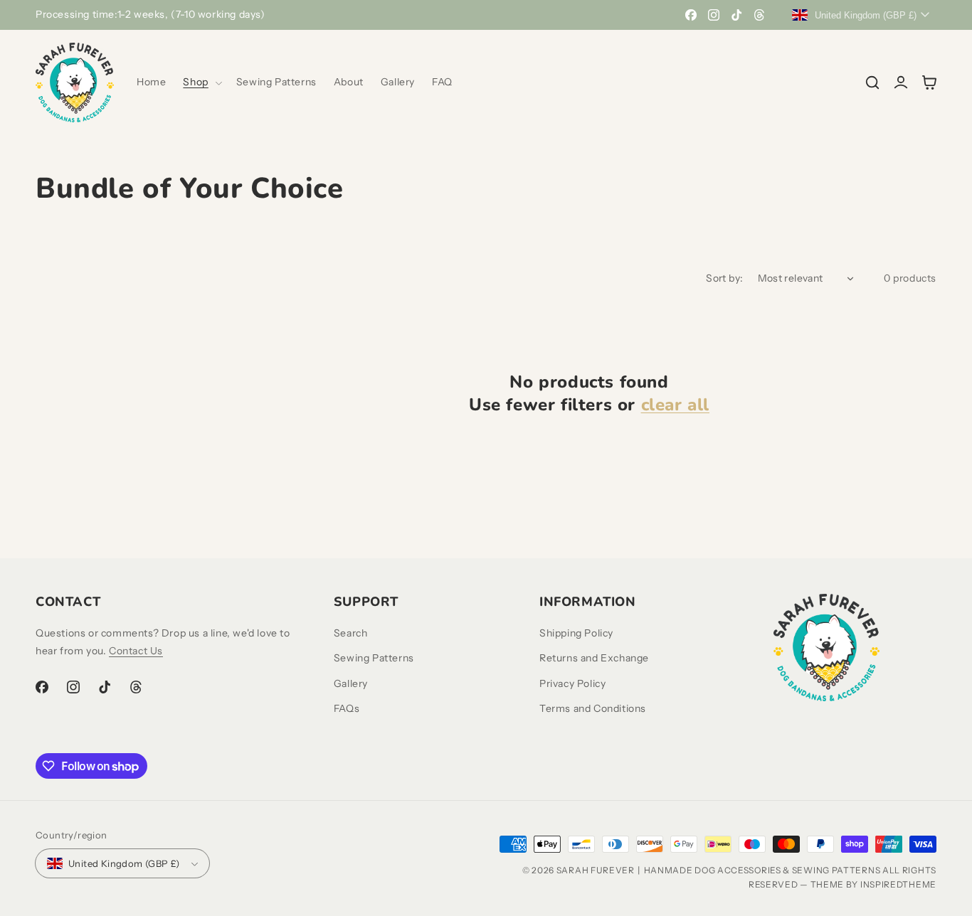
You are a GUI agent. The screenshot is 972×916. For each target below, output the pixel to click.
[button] (200, 82)
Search (351, 633)
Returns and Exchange (594, 657)
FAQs (346, 708)
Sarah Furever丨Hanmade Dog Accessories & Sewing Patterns (718, 870)
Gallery (351, 683)
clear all (675, 405)
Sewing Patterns (374, 657)
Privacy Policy (572, 683)
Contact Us (136, 650)
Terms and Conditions (592, 708)
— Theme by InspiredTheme (867, 884)
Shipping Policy (576, 633)
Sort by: (724, 278)
